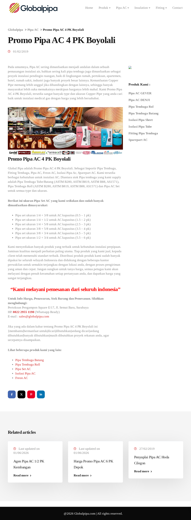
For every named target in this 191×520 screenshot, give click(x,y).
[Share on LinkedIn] (41, 394)
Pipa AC (121, 8)
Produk (103, 8)
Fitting (160, 8)
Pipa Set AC (23, 369)
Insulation (141, 8)
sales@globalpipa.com (34, 316)
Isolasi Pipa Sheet (141, 120)
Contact (177, 8)
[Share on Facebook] (12, 394)
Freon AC (21, 378)
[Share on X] (21, 394)
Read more (21, 475)
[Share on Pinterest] (31, 394)
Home (89, 8)
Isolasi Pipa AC (25, 373)
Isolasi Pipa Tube (140, 126)
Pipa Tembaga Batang (29, 360)
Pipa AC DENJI (139, 100)
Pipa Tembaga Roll (27, 364)
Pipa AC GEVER (140, 93)
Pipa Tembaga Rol (141, 106)
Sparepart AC (138, 140)
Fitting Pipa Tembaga (143, 133)
